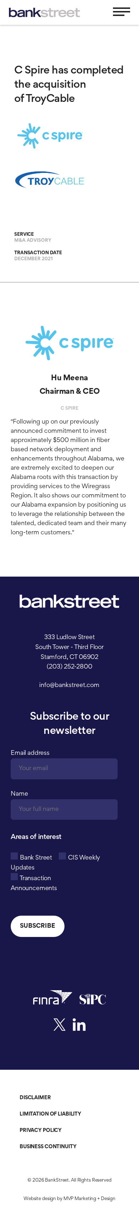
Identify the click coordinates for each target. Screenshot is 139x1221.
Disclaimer (35, 1098)
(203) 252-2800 (69, 667)
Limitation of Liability (50, 1114)
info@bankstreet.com (69, 685)
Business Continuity (48, 1147)
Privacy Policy (41, 1130)
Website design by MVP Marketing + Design (69, 1199)
